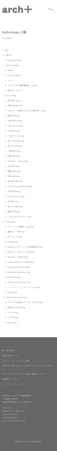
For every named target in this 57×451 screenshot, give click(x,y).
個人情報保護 (8, 350)
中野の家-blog (14, 156)
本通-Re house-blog (16, 307)
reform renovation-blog (16, 297)
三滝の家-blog (14, 150)
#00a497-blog (14, 166)
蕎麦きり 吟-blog (16, 231)
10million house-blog (18, 161)
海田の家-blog (14, 115)
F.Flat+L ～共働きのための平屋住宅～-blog (27, 110)
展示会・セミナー (15, 90)
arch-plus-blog (12, 65)
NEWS (10, 70)
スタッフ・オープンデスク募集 (16, 360)
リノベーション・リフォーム (15, 383)
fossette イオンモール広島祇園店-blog (25, 246)
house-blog (11, 95)
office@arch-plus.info (15, 420)
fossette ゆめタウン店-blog (21, 251)
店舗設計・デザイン (11, 378)
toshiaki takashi (14, 75)
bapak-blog (13, 241)
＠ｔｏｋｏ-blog (15, 236)
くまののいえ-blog (16, 135)
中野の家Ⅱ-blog (15, 120)
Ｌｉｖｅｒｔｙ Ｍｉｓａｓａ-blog (24, 287)
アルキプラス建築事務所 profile (22, 85)
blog (6, 50)
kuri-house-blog (14, 60)
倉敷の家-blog (14, 171)
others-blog (11, 322)
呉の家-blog (13, 201)
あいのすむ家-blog (16, 140)
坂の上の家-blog (15, 206)
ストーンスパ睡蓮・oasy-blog (21, 226)
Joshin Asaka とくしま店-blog (21, 261)
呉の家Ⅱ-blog (14, 100)
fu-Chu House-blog (16, 196)
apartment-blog (13, 277)
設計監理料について (11, 355)
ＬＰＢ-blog (13, 317)
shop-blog (10, 221)
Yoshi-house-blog (15, 125)
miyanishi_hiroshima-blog (19, 267)
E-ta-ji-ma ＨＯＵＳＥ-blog (19, 216)
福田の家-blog (14, 211)
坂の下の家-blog (15, 145)
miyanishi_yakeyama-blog (19, 272)
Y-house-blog (13, 130)
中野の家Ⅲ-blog (15, 105)
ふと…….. (12, 80)
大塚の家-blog (14, 191)
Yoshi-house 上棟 (14, 32)
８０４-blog (13, 312)
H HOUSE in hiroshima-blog (20, 186)
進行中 (9, 55)
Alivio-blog (12, 292)
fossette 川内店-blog (18, 256)
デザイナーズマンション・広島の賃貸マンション (24, 373)
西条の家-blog (14, 176)
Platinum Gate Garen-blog (19, 282)
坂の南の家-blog (15, 181)
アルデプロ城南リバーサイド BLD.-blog (25, 302)
